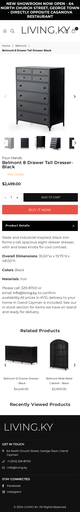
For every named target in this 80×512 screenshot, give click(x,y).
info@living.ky (17, 467)
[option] (40, 97)
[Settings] (66, 31)
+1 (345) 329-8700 (19, 461)
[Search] (12, 31)
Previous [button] (5, 96)
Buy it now (40, 210)
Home (6, 45)
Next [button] (74, 96)
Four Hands (12, 158)
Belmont (21, 45)
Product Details (18, 225)
